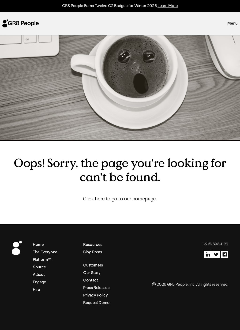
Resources (92, 244)
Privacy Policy (95, 295)
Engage (39, 282)
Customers (93, 265)
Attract (39, 274)
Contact (90, 280)
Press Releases (96, 287)
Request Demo (96, 302)
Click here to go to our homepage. (120, 199)
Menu (232, 23)
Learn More (168, 5)
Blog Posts (92, 252)
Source (39, 267)
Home (38, 244)
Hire (36, 289)
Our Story (92, 272)
